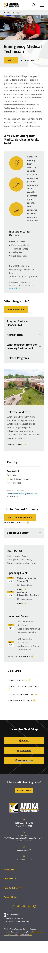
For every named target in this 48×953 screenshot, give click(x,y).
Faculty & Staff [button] (12, 888)
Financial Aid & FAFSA (20, 700)
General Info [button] (10, 897)
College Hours (22, 850)
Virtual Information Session (27, 579)
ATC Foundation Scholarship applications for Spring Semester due (28, 644)
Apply (11, 60)
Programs (25, 750)
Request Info (16, 444)
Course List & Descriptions (24, 686)
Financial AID (25, 760)
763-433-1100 (24, 835)
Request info (28, 60)
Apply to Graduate (14, 522)
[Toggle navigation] (42, 5)
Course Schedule (18, 680)
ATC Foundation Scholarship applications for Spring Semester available (28, 627)
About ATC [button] (9, 869)
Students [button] (8, 878)
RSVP (20, 589)
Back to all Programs (14, 12)
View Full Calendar (19, 656)
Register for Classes (20, 517)
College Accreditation (21, 694)
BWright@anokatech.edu (19, 479)
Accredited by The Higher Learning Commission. (23, 933)
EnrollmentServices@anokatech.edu (23, 493)
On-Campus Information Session (27, 594)
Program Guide (16, 309)
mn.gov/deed (14, 288)
